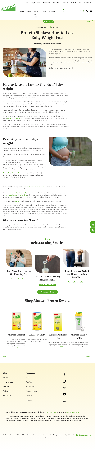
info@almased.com (72, 412)
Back (4, 357)
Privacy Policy (26, 435)
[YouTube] (64, 397)
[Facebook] (64, 377)
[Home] (8, 12)
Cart (91, 10)
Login (87, 10)
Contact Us (65, 3)
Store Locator (88, 3)
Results (43, 11)
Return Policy (53, 435)
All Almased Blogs (47, 292)
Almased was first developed (16, 193)
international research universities (16, 195)
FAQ (27, 3)
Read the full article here (19, 279)
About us (7, 395)
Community (46, 3)
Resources (30, 373)
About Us (56, 3)
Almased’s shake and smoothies (34, 187)
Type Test (29, 382)
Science (52, 11)
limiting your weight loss (15, 118)
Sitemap (47, 438)
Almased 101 (48, 21)
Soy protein (6, 102)
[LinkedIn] (64, 403)
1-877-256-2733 (76, 3)
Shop (22, 11)
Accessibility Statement (66, 435)
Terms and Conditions (39, 435)
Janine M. (18, 201)
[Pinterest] (64, 390)
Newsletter (29, 400)
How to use (8, 382)
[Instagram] (64, 384)
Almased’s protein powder (11, 173)
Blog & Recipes (36, 3)
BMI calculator (30, 386)
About (29, 11)
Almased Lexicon (31, 391)
